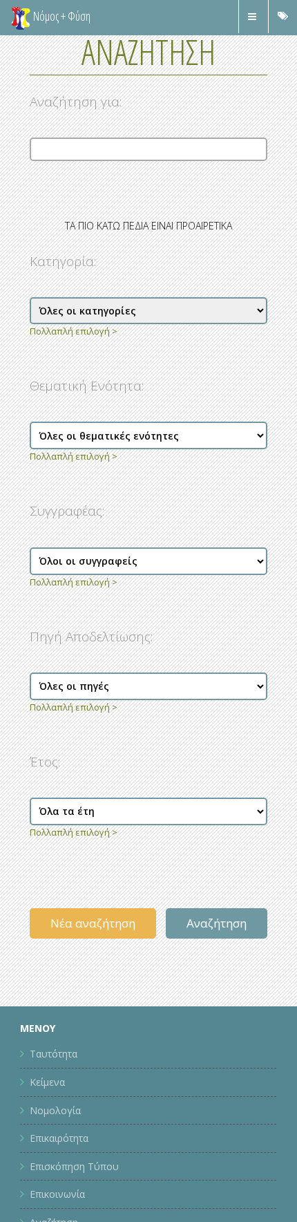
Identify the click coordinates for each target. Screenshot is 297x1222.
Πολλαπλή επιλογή (70, 331)
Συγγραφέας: (67, 511)
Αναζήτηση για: (76, 102)
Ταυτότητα (53, 1053)
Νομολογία (55, 1110)
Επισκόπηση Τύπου (74, 1166)
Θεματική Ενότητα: (87, 386)
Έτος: (45, 762)
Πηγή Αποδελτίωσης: (91, 637)
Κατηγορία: (63, 261)
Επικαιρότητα (59, 1138)
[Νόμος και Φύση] (20, 17)
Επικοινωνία (57, 1194)
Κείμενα (47, 1082)
